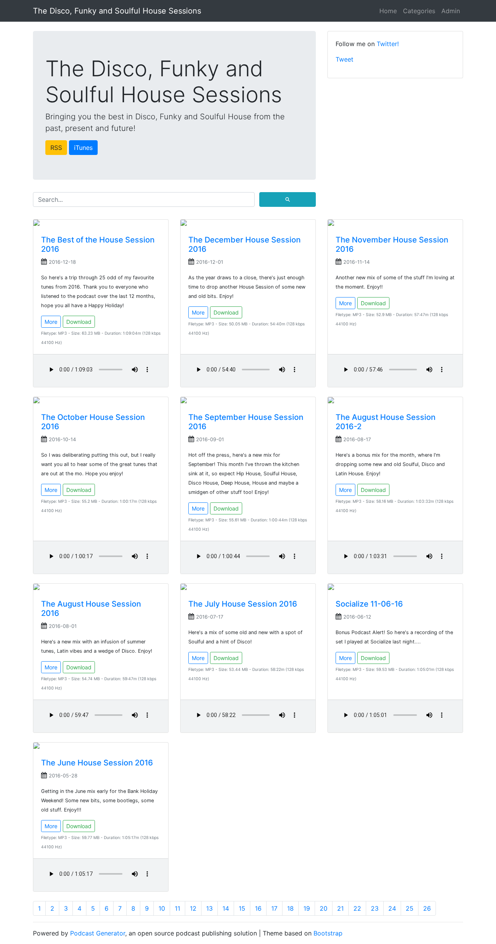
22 (357, 908)
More (51, 321)
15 (242, 908)
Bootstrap (328, 933)
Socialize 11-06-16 (369, 604)
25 (409, 908)
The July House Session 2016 (242, 604)
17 (274, 908)
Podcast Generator (97, 933)
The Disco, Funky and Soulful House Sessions (117, 10)
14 (225, 908)
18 (290, 908)
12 (193, 908)
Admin (450, 11)
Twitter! (388, 44)
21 (340, 908)
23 (375, 908)
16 (258, 908)
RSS (56, 147)
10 (161, 908)
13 (209, 908)
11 (177, 908)
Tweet (344, 59)
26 (427, 908)
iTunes (83, 147)
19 (306, 908)
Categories (419, 11)
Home (388, 11)
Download (78, 321)
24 (392, 908)
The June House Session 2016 (97, 762)
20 (323, 908)
